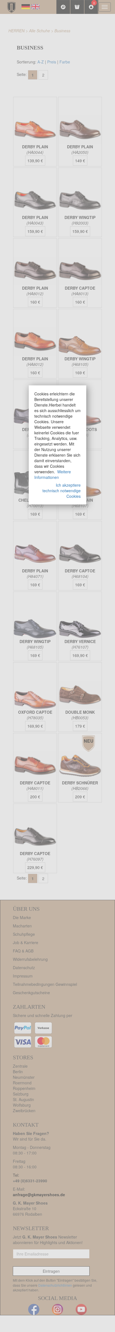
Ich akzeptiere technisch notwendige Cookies (61, 490)
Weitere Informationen (52, 474)
